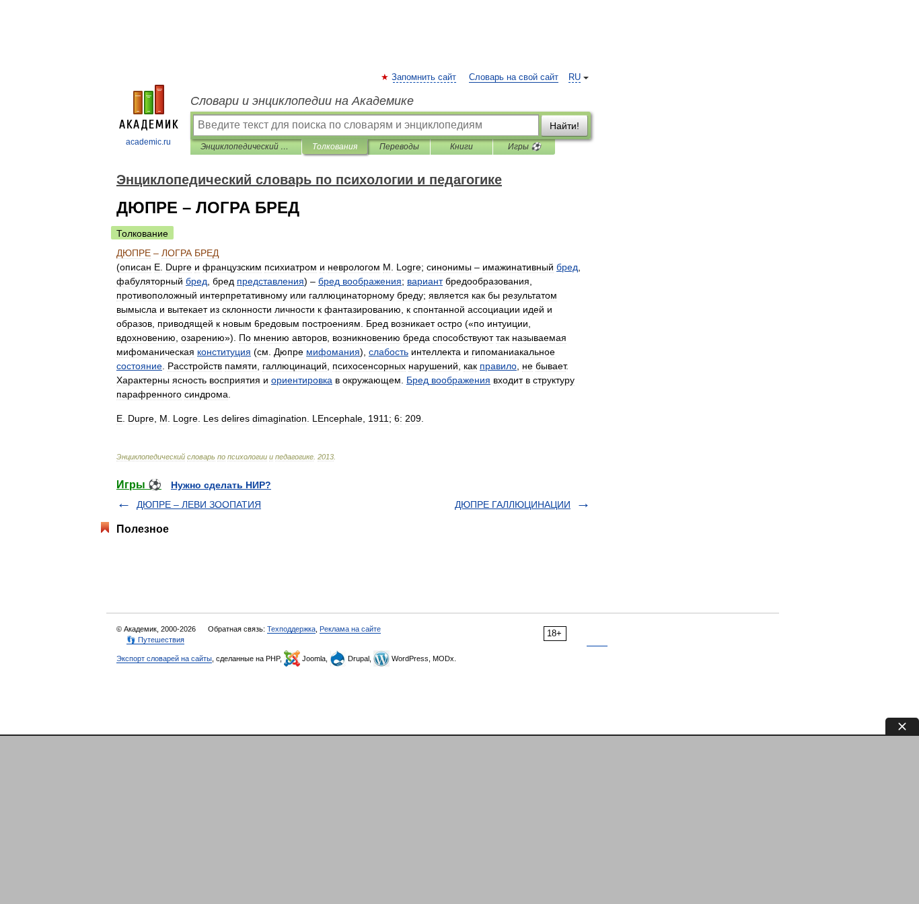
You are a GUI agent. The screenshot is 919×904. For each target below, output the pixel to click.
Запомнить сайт (424, 77)
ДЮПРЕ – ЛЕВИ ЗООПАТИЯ (199, 504)
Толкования (334, 146)
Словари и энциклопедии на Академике (302, 101)
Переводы (399, 146)
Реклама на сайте (350, 629)
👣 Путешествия (155, 640)
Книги (461, 146)
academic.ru (148, 142)
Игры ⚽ (524, 146)
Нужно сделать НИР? (221, 485)
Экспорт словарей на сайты (164, 658)
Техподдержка (291, 629)
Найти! (564, 125)
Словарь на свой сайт (513, 77)
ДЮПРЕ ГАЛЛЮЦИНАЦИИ (513, 504)
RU (574, 77)
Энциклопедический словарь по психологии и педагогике (245, 146)
